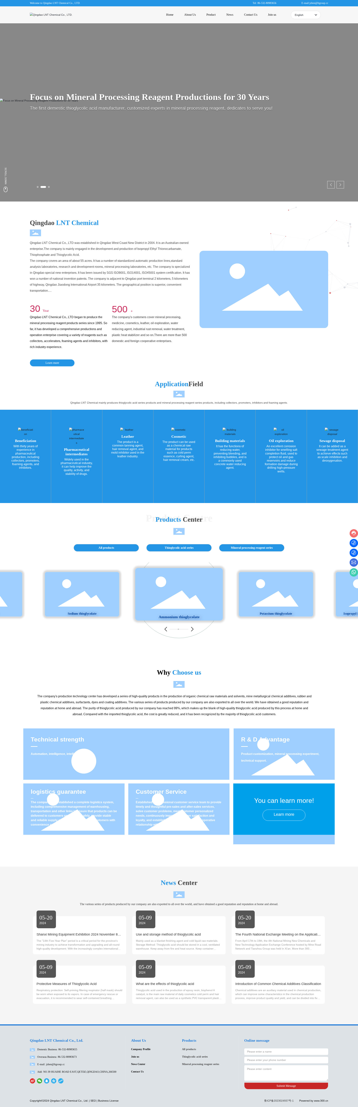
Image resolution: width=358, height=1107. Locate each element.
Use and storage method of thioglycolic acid (168, 934)
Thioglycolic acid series (179, 547)
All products (106, 547)
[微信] (39, 1080)
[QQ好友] (46, 1080)
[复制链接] (60, 1080)
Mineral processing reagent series (252, 547)
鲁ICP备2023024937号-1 (279, 1100)
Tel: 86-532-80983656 (264, 3)
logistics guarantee (58, 791)
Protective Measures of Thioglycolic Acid (67, 984)
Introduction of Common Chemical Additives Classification (278, 984)
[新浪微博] (32, 1080)
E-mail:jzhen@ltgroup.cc (315, 3)
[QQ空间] (53, 1080)
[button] (38, 187)
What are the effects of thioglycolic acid (165, 984)
